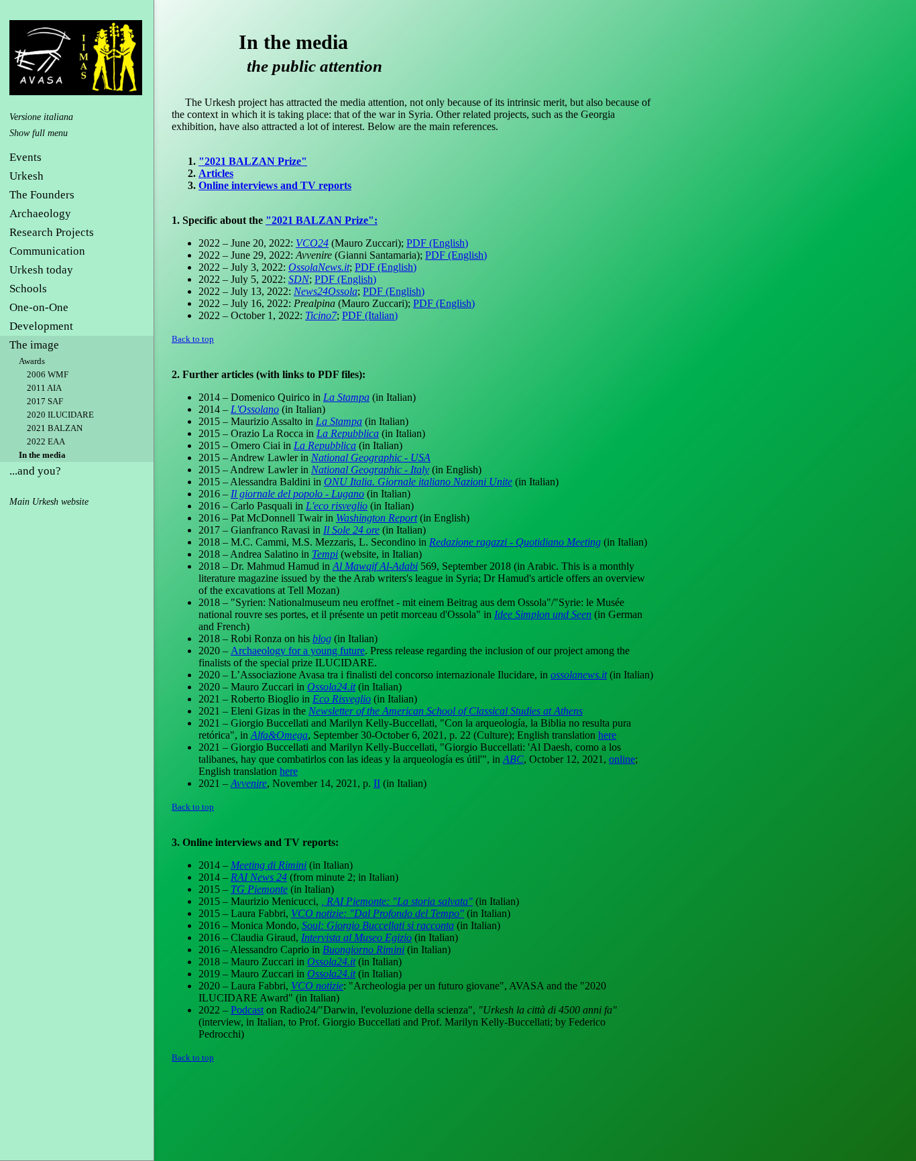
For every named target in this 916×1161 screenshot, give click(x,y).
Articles (215, 173)
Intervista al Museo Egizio (356, 937)
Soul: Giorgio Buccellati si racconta (378, 925)
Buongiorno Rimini (363, 949)
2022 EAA (46, 441)
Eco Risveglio (341, 699)
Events (25, 157)
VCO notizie (317, 985)
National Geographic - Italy (370, 469)
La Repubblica (348, 433)
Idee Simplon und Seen (542, 614)
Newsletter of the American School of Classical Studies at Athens (445, 711)
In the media (42, 455)
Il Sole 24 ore (351, 530)
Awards (32, 361)
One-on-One (38, 307)
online (622, 759)
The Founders (41, 194)
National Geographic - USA (371, 457)
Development (41, 326)
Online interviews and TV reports (274, 185)
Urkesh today (41, 269)
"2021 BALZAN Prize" (252, 161)
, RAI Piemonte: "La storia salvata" (397, 901)
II (377, 783)
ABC (513, 759)
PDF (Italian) (370, 315)
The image (34, 345)
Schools (28, 288)
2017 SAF (45, 401)
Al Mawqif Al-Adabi (375, 566)
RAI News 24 (259, 877)
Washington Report (376, 518)
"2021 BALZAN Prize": (322, 220)
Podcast (247, 1010)
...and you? (35, 471)
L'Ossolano (255, 409)
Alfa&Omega (279, 735)
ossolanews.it (579, 674)
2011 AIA (44, 388)
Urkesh (26, 176)
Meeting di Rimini (268, 865)
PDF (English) (437, 243)
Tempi (325, 554)
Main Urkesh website (49, 502)
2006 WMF (47, 374)
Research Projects (51, 232)
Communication (47, 251)
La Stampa (346, 397)
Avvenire (249, 783)
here (607, 735)
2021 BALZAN (54, 428)
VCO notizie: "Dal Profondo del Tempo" (377, 913)
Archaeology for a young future (298, 650)
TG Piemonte (259, 889)
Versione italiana (41, 117)
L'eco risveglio (336, 505)
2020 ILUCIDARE (60, 415)
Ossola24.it (331, 686)
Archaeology (40, 213)
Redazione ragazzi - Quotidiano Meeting (515, 542)
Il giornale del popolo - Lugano (297, 493)
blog (321, 638)
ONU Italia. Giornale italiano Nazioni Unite (418, 481)
